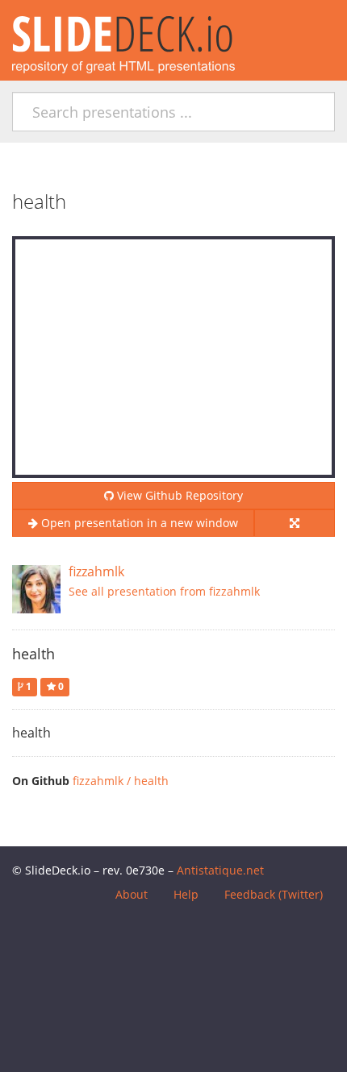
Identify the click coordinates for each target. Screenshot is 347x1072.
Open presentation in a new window (138, 522)
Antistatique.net (220, 870)
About (131, 894)
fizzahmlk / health (121, 780)
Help (186, 894)
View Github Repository (178, 495)
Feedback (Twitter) (273, 894)
